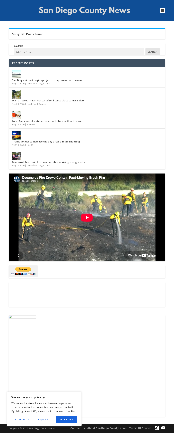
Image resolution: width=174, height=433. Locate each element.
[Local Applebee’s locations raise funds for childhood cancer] (16, 115)
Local (47, 83)
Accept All (66, 419)
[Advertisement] (87, 294)
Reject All (44, 419)
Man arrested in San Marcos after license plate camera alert (48, 100)
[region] (44, 409)
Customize (22, 419)
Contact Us (77, 428)
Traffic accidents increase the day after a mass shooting (46, 141)
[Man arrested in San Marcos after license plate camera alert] (16, 94)
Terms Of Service (140, 428)
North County (39, 104)
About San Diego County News (107, 428)
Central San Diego (35, 83)
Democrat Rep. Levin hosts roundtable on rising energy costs (48, 162)
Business (31, 124)
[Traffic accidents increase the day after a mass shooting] (16, 135)
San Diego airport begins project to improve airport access (47, 80)
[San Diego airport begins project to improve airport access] (16, 74)
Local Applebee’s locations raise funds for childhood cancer (47, 121)
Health (30, 144)
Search (18, 45)
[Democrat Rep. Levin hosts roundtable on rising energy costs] (16, 156)
